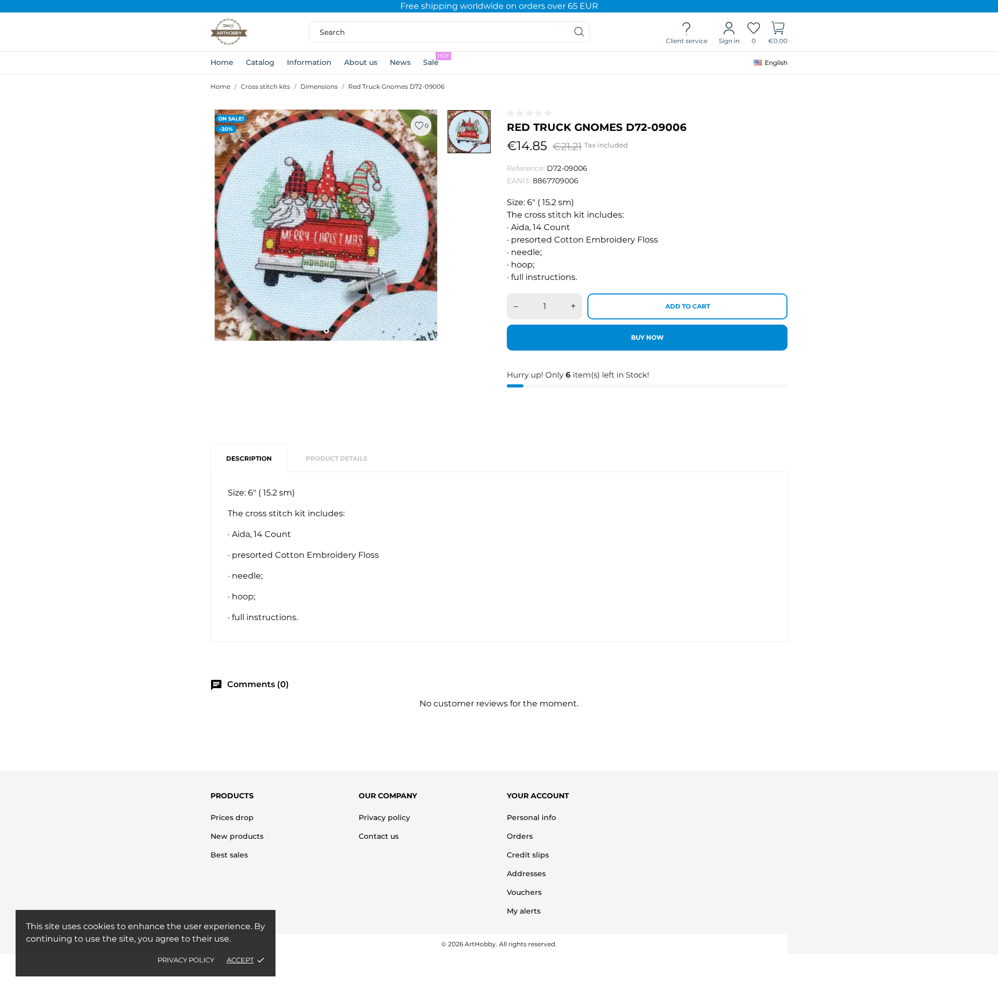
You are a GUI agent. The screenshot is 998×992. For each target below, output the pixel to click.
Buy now (647, 337)
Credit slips (528, 855)
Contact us (379, 836)
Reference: (526, 168)
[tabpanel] (326, 225)
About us (360, 62)
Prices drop (232, 817)
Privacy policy (185, 960)
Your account (538, 795)
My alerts (524, 911)
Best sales (229, 855)
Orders (520, 836)
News (400, 62)
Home (222, 62)
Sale (436, 59)
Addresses (526, 873)
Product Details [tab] (336, 458)
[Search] (579, 31)
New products (237, 836)
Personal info (531, 817)
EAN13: (519, 180)
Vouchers (524, 892)
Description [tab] (249, 458)
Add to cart (687, 306)
